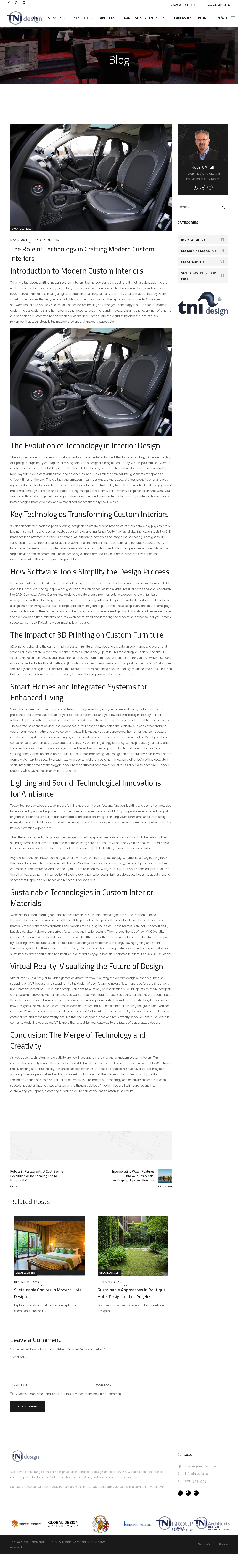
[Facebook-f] (10, 4)
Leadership (182, 17)
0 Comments (49, 240)
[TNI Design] (180, 1493)
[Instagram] (18, 4)
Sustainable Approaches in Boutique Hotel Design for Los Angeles (132, 1293)
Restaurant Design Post (199, 250)
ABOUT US (107, 17)
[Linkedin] (26, 4)
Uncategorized (21, 229)
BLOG (202, 17)
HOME (36, 17)
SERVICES (55, 17)
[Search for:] (203, 207)
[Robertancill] (188, 1493)
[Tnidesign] (196, 1493)
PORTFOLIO (81, 17)
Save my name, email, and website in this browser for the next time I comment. (69, 1394)
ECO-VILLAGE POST (194, 239)
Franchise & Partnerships (144, 17)
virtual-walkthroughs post (199, 276)
